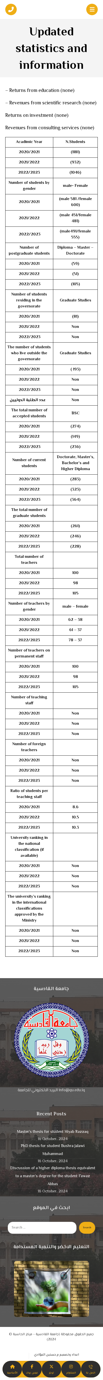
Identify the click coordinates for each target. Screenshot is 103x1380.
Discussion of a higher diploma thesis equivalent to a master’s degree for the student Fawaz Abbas (52, 1176)
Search (87, 1228)
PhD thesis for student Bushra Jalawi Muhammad (52, 1150)
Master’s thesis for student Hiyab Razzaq (52, 1132)
